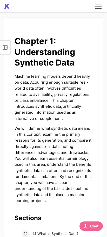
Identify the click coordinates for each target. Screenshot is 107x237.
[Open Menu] (5, 47)
